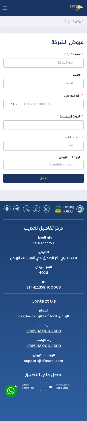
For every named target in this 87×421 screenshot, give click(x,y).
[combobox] (11, 104)
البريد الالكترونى (70, 157)
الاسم (77, 75)
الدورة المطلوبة (70, 117)
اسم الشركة (72, 55)
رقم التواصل (72, 96)
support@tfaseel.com (43, 361)
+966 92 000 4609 (43, 331)
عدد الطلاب (73, 138)
